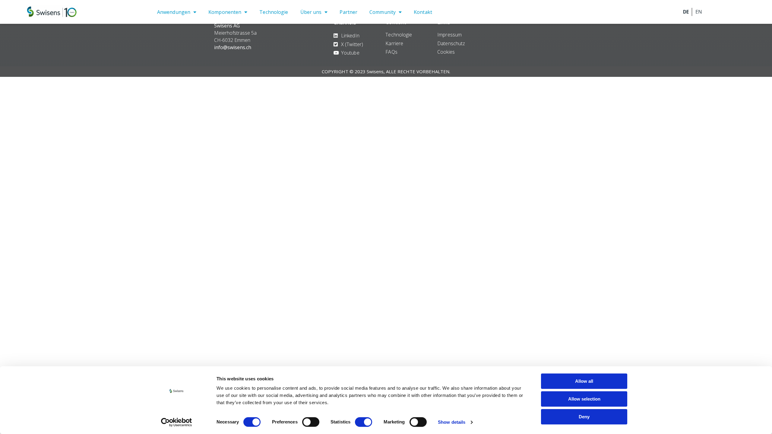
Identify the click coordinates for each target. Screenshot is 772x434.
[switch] (310, 422)
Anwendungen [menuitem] (173, 12)
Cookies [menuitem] (446, 52)
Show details (451, 422)
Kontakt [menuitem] (423, 12)
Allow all (584, 381)
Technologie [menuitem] (273, 12)
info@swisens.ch (232, 47)
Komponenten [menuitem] (224, 12)
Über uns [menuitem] (311, 12)
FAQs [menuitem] (391, 52)
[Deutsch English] (708, 12)
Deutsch (686, 12)
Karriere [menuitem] (394, 43)
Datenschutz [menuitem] (451, 43)
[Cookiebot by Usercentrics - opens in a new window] (176, 422)
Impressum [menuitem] (449, 34)
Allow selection (584, 398)
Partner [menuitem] (348, 12)
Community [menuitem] (382, 12)
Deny (584, 416)
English (698, 12)
